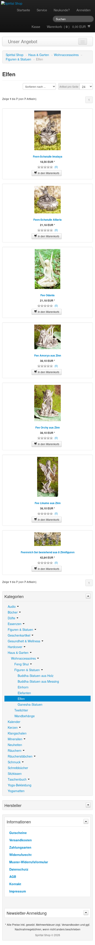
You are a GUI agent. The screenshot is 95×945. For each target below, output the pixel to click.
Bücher (13, 612)
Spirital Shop (14, 55)
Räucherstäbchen (20, 756)
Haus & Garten (38, 55)
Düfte (12, 618)
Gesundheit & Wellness (24, 641)
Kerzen (13, 727)
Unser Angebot (22, 41)
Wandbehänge (24, 716)
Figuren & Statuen (18, 59)
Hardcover (15, 647)
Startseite (23, 10)
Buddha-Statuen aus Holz (35, 675)
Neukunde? (62, 10)
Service (42, 10)
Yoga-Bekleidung (19, 785)
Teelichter (21, 710)
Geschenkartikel (19, 635)
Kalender (14, 721)
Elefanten (24, 693)
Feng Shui (22, 664)
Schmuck (14, 762)
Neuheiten (15, 744)
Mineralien (15, 739)
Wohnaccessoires (66, 55)
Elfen (21, 698)
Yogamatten (16, 791)
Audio (12, 606)
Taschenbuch (17, 779)
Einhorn (23, 687)
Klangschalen (17, 733)
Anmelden (83, 10)
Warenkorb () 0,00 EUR (67, 26)
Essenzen (15, 624)
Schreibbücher (18, 768)
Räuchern (15, 750)
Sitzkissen (15, 773)
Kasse (36, 26)
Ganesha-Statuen (30, 704)
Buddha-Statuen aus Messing (38, 681)
